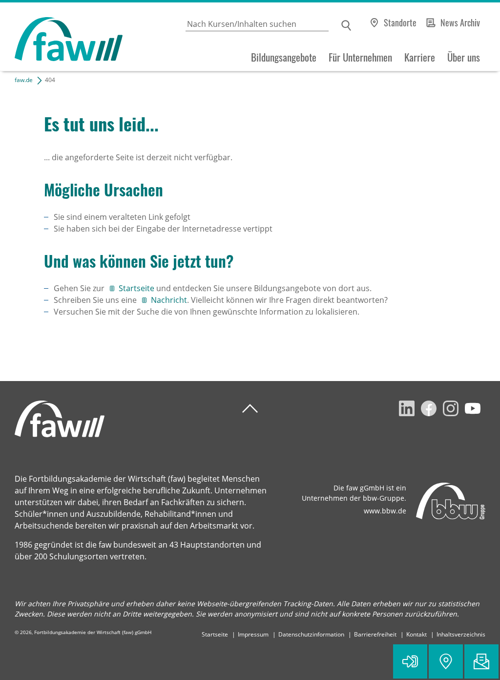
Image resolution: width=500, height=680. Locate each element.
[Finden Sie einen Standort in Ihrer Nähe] (446, 661)
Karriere (419, 57)
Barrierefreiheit (375, 634)
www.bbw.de (385, 510)
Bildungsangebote (283, 57)
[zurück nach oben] (250, 409)
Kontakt (416, 634)
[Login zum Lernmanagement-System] (410, 661)
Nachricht (169, 300)
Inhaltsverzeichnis (461, 634)
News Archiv (460, 22)
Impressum (253, 634)
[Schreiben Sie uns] (481, 661)
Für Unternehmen (360, 57)
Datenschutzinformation (311, 634)
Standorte (400, 22)
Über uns (463, 57)
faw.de (24, 80)
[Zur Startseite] (61, 36)
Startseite (137, 288)
